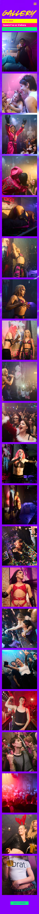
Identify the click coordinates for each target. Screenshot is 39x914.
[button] (35, 4)
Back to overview (19, 903)
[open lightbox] (19, 52)
